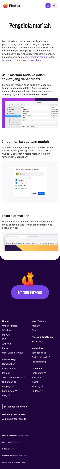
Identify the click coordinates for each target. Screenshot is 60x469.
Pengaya (6, 386)
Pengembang (39, 361)
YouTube (36, 377)
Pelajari (6, 373)
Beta (34, 330)
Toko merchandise (12, 377)
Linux (5, 348)
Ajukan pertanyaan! (12, 419)
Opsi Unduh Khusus (13, 352)
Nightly (36, 325)
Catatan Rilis (9, 368)
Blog (4, 395)
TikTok (35, 382)
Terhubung (37, 352)
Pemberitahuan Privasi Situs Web (15, 435)
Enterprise (37, 341)
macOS (6, 334)
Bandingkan (8, 364)
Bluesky (36, 386)
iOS (4, 339)
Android (6, 343)
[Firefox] (11, 6)
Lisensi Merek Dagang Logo (13, 462)
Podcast (36, 391)
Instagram (37, 373)
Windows (7, 330)
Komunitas (8, 391)
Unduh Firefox (30, 292)
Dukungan (7, 382)
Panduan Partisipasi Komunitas (14, 456)
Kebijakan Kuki (8, 449)
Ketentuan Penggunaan (11, 442)
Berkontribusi (39, 357)
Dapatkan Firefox (48, 5)
